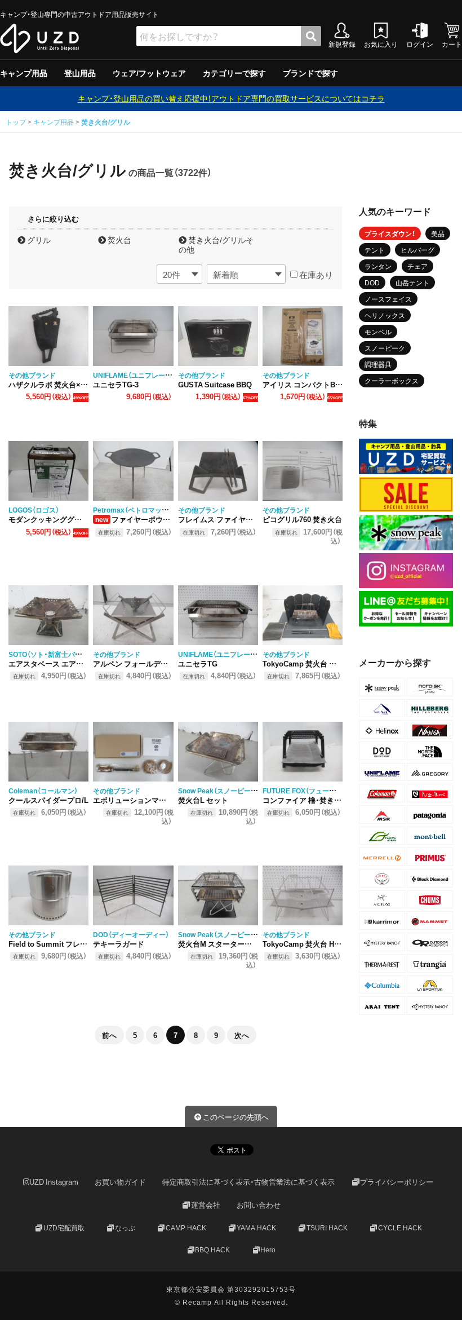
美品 (438, 233)
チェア (417, 266)
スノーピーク (385, 348)
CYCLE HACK (400, 1227)
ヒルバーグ (417, 250)
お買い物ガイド (120, 1182)
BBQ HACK (212, 1249)
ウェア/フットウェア (149, 72)
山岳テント (412, 282)
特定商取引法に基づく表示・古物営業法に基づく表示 (248, 1182)
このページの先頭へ (236, 1116)
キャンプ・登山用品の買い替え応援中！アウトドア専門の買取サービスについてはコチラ (231, 98)
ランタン (378, 266)
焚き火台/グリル (105, 122)
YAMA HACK (256, 1227)
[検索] (311, 36)
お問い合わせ (259, 1204)
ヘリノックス (385, 315)
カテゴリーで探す (234, 72)
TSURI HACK (327, 1227)
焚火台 (118, 240)
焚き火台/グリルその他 (216, 244)
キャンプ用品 (23, 72)
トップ (17, 122)
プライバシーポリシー (396, 1182)
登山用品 (80, 72)
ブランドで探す (310, 72)
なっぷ (125, 1227)
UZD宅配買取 (64, 1227)
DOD (372, 282)
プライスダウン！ (390, 233)
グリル (38, 240)
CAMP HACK (186, 1227)
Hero (268, 1249)
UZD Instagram (53, 1182)
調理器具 (378, 364)
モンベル (378, 331)
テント (375, 250)
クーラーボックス (392, 381)
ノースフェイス (388, 299)
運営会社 (205, 1204)
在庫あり (315, 274)
